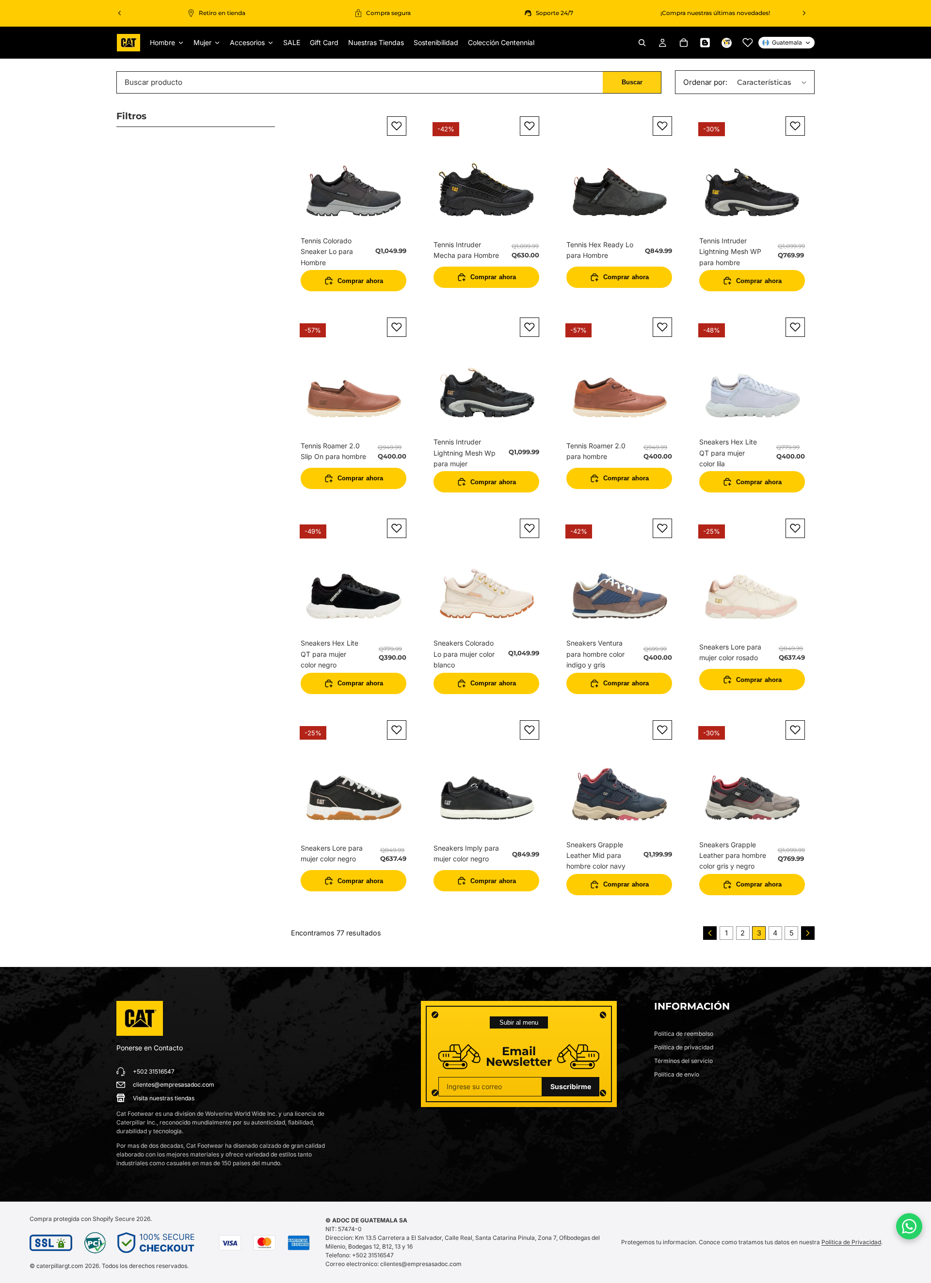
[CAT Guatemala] (139, 1018)
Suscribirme (570, 1086)
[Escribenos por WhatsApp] (909, 1226)
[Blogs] (705, 42)
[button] (745, 82)
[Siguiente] (808, 933)
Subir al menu (518, 1022)
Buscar (632, 82)
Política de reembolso (683, 1033)
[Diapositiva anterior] (119, 13)
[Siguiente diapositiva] (804, 13)
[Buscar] (642, 42)
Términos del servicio (683, 1060)
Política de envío (676, 1074)
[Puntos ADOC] (726, 42)
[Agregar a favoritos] (396, 126)
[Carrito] (683, 42)
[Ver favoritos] (747, 42)
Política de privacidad (683, 1047)
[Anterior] (710, 933)
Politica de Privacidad (851, 1242)
